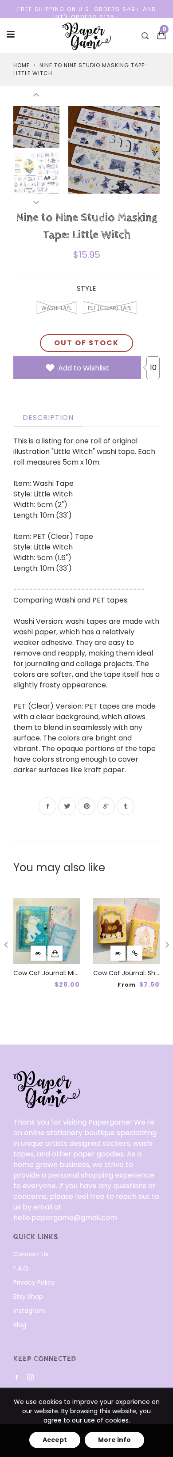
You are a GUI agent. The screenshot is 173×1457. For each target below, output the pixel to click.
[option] (114, 149)
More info (114, 1439)
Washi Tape (56, 308)
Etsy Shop (28, 1296)
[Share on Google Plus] (106, 806)
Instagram (29, 1310)
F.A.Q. (21, 1268)
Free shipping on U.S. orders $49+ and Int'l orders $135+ (86, 13)
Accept (55, 1439)
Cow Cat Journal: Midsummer (59, 973)
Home (21, 65)
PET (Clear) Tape (110, 308)
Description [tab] (48, 417)
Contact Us (30, 1254)
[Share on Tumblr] (125, 806)
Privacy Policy (34, 1282)
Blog (19, 1324)
